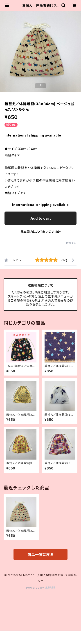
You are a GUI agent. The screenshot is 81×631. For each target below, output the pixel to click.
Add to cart (40, 218)
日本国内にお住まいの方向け (40, 232)
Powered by (35, 587)
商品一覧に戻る (40, 554)
